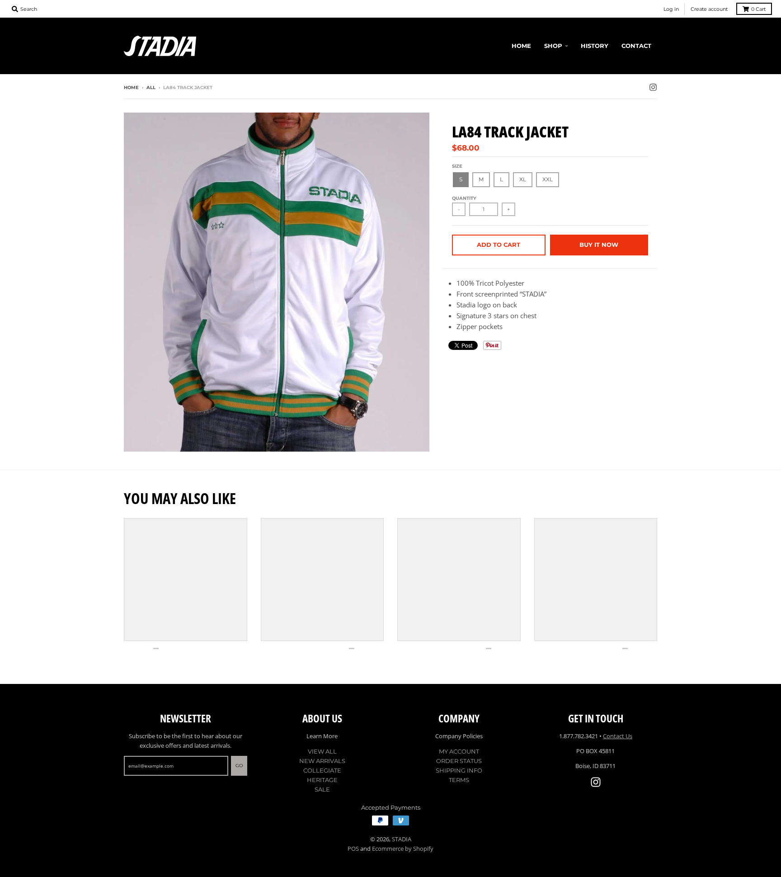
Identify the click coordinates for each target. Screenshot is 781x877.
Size (457, 166)
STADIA (401, 839)
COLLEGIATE (322, 770)
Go (239, 766)
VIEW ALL (322, 751)
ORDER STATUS (459, 760)
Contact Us (617, 736)
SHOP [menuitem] (553, 45)
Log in (671, 9)
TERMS (459, 779)
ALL (150, 87)
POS (353, 848)
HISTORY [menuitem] (594, 45)
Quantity (464, 198)
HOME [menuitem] (521, 45)
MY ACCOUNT (459, 751)
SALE (322, 789)
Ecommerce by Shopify (402, 848)
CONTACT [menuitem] (636, 45)
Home (131, 87)
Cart (758, 9)
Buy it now (598, 244)
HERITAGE (322, 779)
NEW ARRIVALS (322, 760)
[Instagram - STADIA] (653, 87)
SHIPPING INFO (459, 770)
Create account (709, 9)
